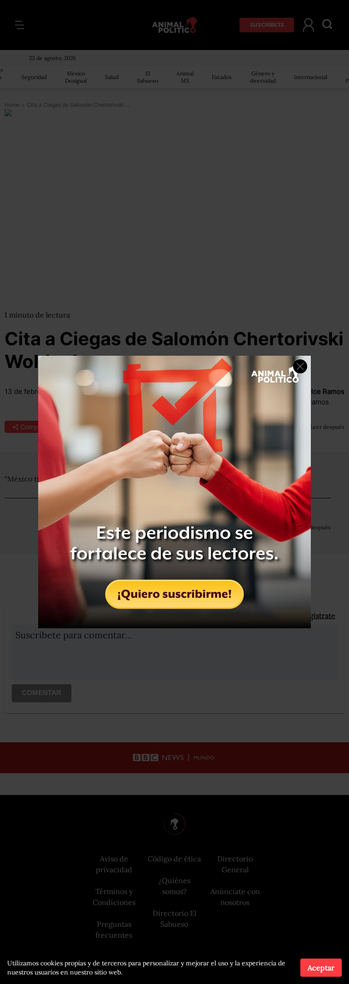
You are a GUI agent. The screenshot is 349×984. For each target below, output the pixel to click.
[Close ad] (300, 366)
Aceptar (321, 967)
